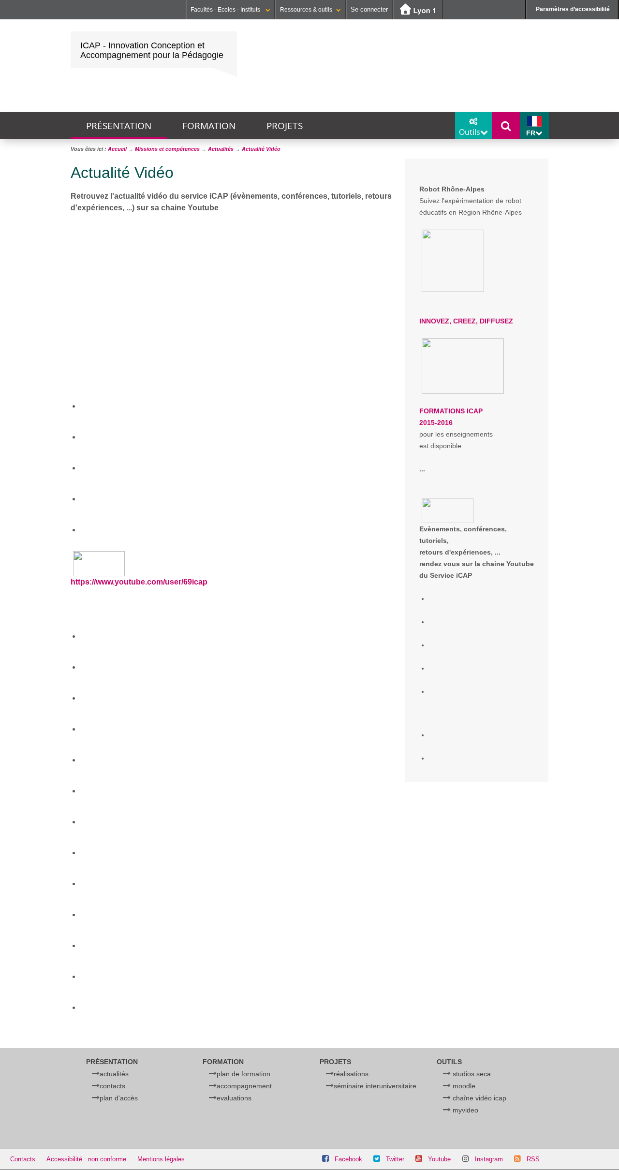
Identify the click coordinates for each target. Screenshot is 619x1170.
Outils (449, 1062)
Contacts (112, 1086)
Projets (284, 125)
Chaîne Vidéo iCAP (479, 1098)
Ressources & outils (306, 9)
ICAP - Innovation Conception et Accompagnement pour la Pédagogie (151, 50)
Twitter (395, 1159)
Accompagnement (244, 1086)
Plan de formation (243, 1074)
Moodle (464, 1086)
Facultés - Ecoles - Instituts (226, 9)
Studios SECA (472, 1074)
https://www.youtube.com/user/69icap (139, 582)
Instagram (489, 1159)
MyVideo (465, 1110)
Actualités (114, 1074)
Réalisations (351, 1074)
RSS (533, 1159)
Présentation (118, 125)
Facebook (348, 1159)
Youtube (439, 1159)
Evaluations (234, 1098)
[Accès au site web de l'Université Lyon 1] (418, 10)
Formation (209, 125)
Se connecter (369, 9)
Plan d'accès (119, 1098)
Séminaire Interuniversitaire (375, 1086)
